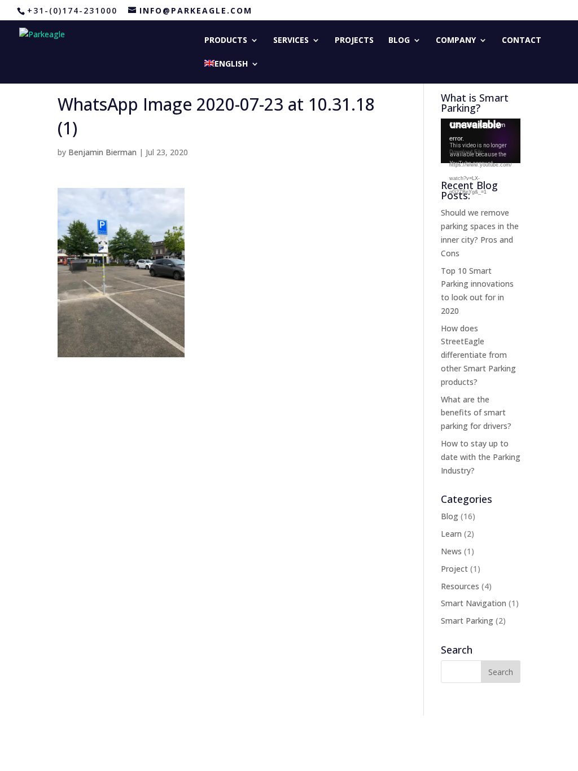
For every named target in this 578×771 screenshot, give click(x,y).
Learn (451, 533)
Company (456, 40)
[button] (121, 272)
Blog (399, 40)
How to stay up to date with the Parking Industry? (480, 457)
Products (225, 40)
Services (291, 40)
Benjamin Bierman (102, 152)
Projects (354, 40)
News (451, 551)
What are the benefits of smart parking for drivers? (476, 413)
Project (454, 568)
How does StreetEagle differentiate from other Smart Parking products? (478, 355)
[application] (480, 141)
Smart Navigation (473, 603)
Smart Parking (467, 620)
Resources (460, 586)
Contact (521, 40)
